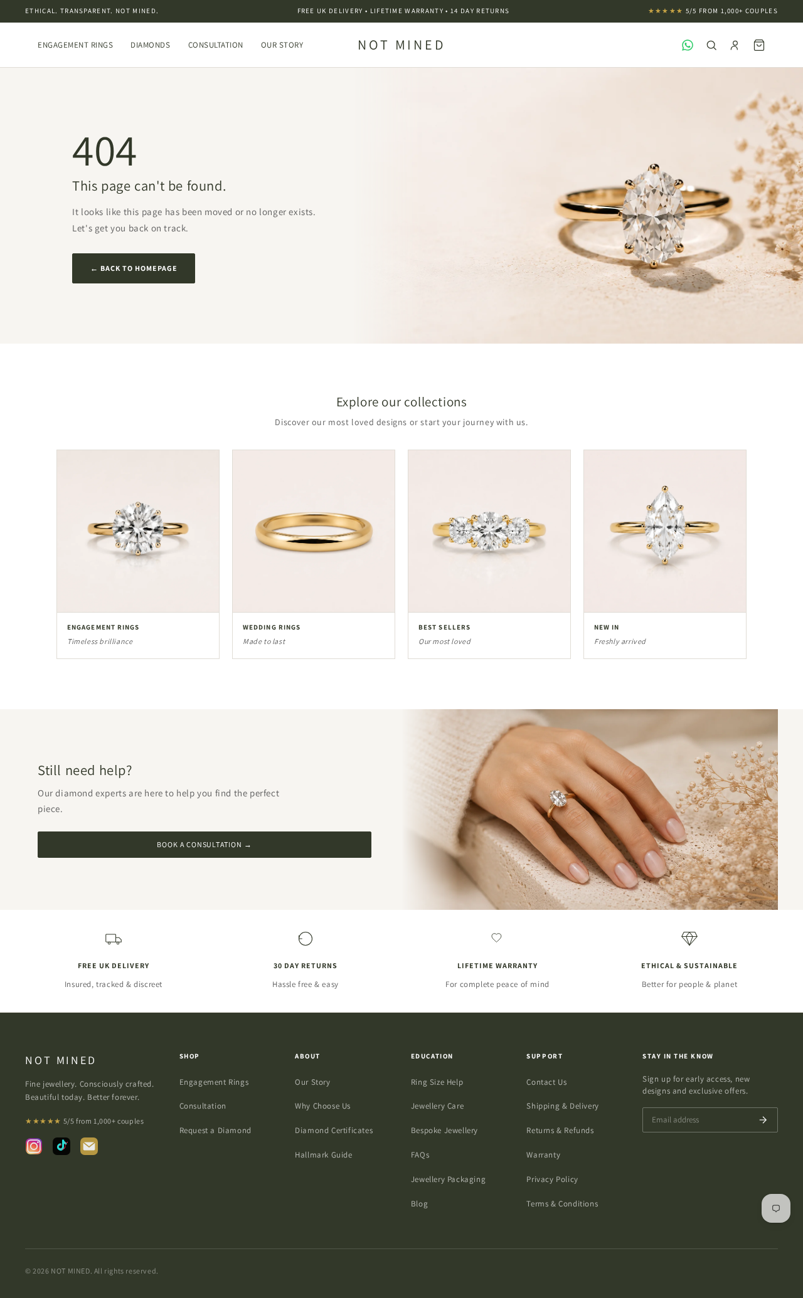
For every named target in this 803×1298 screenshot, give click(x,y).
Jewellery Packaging (448, 1179)
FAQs (420, 1154)
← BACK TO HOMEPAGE (133, 268)
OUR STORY (282, 45)
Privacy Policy (552, 1179)
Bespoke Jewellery (444, 1130)
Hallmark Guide (323, 1154)
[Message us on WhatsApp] (687, 45)
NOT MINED (402, 44)
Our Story (312, 1082)
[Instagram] (34, 1146)
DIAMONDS (150, 45)
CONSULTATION (215, 45)
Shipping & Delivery (562, 1105)
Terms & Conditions (562, 1203)
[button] (759, 45)
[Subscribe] (762, 1120)
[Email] (89, 1146)
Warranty (543, 1154)
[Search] (711, 45)
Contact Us (546, 1082)
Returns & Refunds (559, 1130)
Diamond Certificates (334, 1130)
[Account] (735, 45)
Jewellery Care (437, 1105)
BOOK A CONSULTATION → (204, 844)
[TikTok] (61, 1146)
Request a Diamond (215, 1130)
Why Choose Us (323, 1105)
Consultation (202, 1105)
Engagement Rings (75, 45)
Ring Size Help (437, 1082)
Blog (419, 1203)
